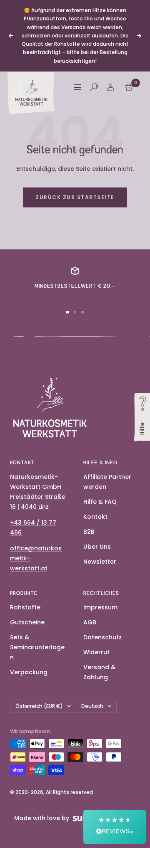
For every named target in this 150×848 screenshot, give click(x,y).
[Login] (110, 87)
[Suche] (94, 87)
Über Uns (97, 546)
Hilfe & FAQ (100, 502)
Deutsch (92, 706)
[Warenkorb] (129, 87)
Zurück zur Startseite (75, 197)
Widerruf (96, 652)
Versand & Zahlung (99, 672)
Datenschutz (102, 637)
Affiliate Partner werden (107, 482)
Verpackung (29, 672)
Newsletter (99, 561)
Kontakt (95, 517)
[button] (114, 827)
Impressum (100, 607)
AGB (89, 622)
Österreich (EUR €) (39, 706)
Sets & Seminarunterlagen (37, 647)
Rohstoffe (25, 607)
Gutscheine (27, 622)
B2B (89, 532)
